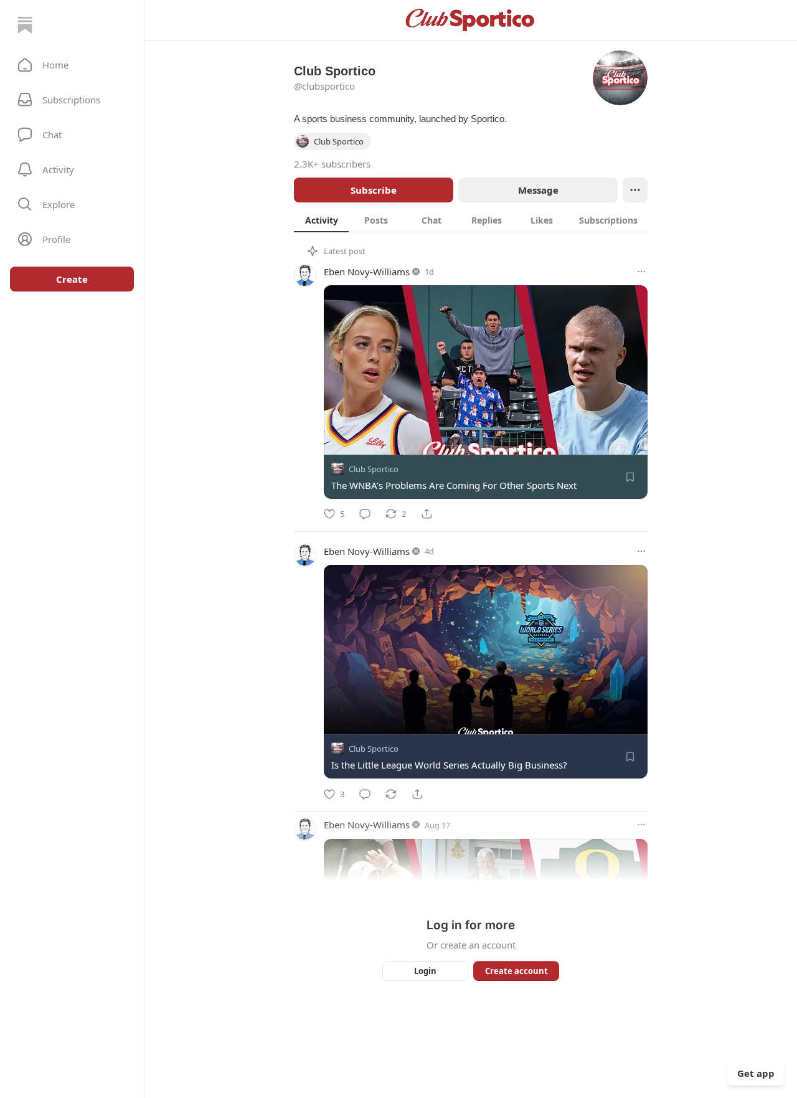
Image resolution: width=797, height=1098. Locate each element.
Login (425, 971)
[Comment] (364, 514)
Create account (516, 971)
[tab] (321, 219)
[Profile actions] (635, 189)
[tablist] (471, 219)
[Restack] (391, 794)
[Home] (25, 25)
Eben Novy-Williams (367, 271)
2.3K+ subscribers (332, 164)
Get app (756, 1073)
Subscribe (374, 190)
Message (538, 190)
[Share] (426, 514)
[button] (72, 65)
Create (72, 279)
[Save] (630, 477)
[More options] (641, 272)
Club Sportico (373, 469)
